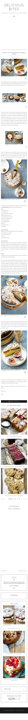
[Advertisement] (14, 33)
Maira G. (23, 710)
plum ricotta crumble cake (14, 653)
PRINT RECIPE (14, 401)
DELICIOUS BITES (14, 7)
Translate (18, 699)
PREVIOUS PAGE (23, 570)
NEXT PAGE (4, 570)
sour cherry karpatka (14, 628)
